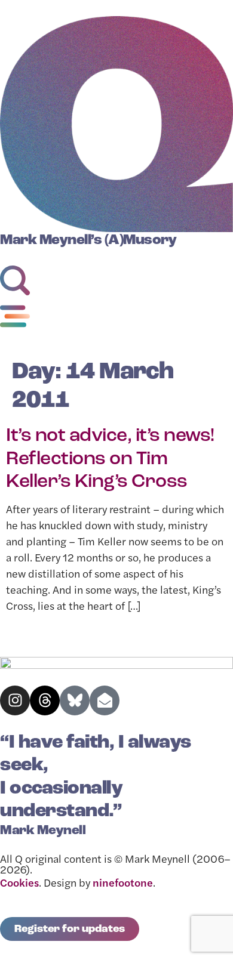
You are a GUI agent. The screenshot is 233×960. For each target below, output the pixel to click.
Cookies (19, 884)
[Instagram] (15, 700)
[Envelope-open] (104, 700)
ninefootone (123, 884)
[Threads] (45, 700)
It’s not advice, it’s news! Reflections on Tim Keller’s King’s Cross (110, 459)
